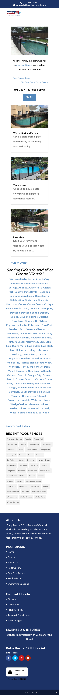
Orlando (41, 476)
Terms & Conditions (19, 615)
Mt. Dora (22, 476)
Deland (30, 455)
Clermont (11, 449)
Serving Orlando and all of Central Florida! (29, 272)
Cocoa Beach (31, 449)
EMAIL (29, 97)
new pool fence (24, 65)
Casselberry (34, 444)
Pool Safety (11, 486)
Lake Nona (34, 465)
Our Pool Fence (16, 573)
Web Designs (15, 620)
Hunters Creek (44, 460)
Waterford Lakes (39, 492)
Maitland (21, 471)
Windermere (12, 497)
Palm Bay (19, 481)
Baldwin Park (12, 444)
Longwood (11, 471)
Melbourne (32, 471)
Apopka (28, 439)
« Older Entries (19, 262)
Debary (22, 455)
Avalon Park (38, 439)
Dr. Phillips (11, 460)
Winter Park (40, 497)
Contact (12, 557)
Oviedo (10, 481)
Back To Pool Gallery (18, 426)
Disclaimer (14, 604)
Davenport (11, 455)
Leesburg (45, 465)
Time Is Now (19, 185)
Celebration (46, 444)
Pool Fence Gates (33, 481)
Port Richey (24, 486)
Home (11, 551)
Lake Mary (18, 237)
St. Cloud (25, 492)
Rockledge (35, 486)
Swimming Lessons (18, 583)
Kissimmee (11, 465)
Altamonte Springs (14, 439)
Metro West (12, 476)
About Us (13, 562)
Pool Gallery (14, 567)
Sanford (46, 486)
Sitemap (12, 599)
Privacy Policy (15, 609)
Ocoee (32, 476)
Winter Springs (13, 502)
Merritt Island (45, 471)
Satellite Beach (13, 492)
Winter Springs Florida (25, 133)
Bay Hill (23, 444)
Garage (21, 460)
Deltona (39, 455)
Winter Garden (26, 497)
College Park (45, 449)
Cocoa (20, 449)
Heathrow (31, 460)
